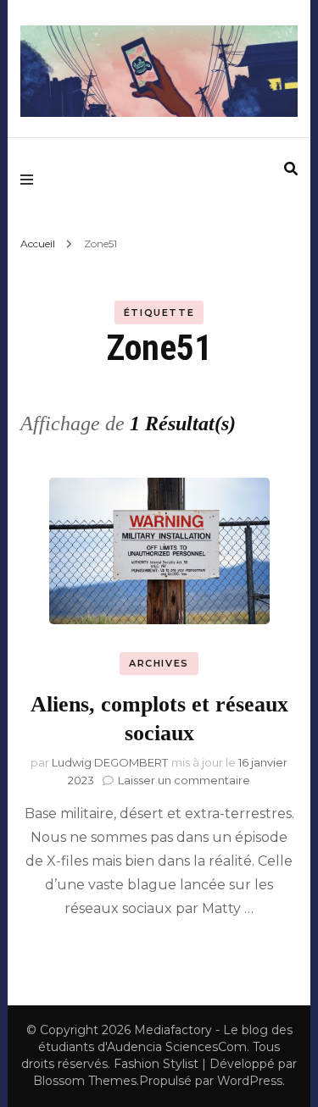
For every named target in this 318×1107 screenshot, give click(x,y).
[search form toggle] (291, 169)
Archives (159, 663)
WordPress (249, 1080)
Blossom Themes (85, 1080)
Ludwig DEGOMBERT (110, 762)
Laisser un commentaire (184, 780)
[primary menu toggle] (31, 179)
